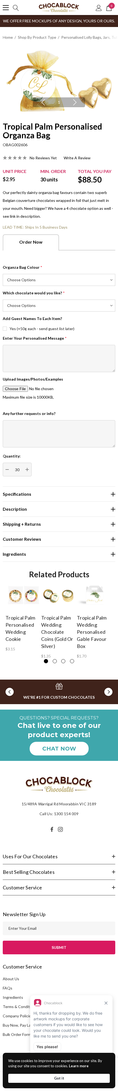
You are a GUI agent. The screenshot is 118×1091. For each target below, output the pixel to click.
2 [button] (55, 661)
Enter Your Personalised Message (35, 338)
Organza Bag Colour (22, 267)
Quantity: (12, 456)
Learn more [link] (79, 1066)
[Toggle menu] (6, 8)
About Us (11, 978)
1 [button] (59, 102)
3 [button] (63, 661)
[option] (59, 81)
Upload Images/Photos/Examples (33, 379)
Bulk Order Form (17, 1034)
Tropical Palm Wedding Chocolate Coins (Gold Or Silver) (57, 632)
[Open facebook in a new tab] (51, 829)
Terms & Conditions (20, 1006)
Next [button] (75, 102)
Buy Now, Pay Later (19, 1025)
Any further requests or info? (29, 413)
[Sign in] (99, 7)
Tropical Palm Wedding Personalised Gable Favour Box (91, 632)
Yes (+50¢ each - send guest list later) (42, 328)
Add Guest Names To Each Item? (32, 318)
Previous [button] (43, 102)
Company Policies (18, 1016)
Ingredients (13, 997)
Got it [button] (59, 1078)
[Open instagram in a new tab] (61, 829)
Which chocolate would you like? (34, 293)
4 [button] (72, 661)
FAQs (7, 988)
